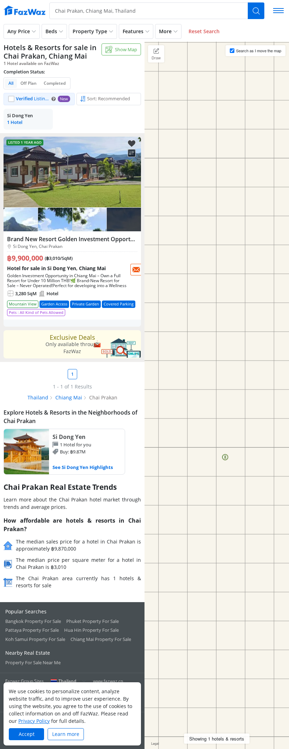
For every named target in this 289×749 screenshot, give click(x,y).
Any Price (18, 31)
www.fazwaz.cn (108, 681)
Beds (51, 31)
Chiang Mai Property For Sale (100, 639)
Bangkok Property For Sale (33, 621)
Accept (27, 734)
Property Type (90, 31)
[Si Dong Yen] (64, 451)
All (10, 83)
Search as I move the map (258, 50)
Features (133, 31)
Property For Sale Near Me (33, 662)
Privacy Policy (34, 721)
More (165, 31)
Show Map (126, 49)
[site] (25, 10)
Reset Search (204, 31)
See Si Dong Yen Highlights (83, 467)
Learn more (65, 734)
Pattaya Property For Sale (32, 630)
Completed (55, 83)
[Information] (53, 99)
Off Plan (28, 83)
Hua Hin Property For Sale (91, 630)
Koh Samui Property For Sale (35, 639)
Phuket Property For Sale (92, 621)
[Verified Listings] (39, 99)
